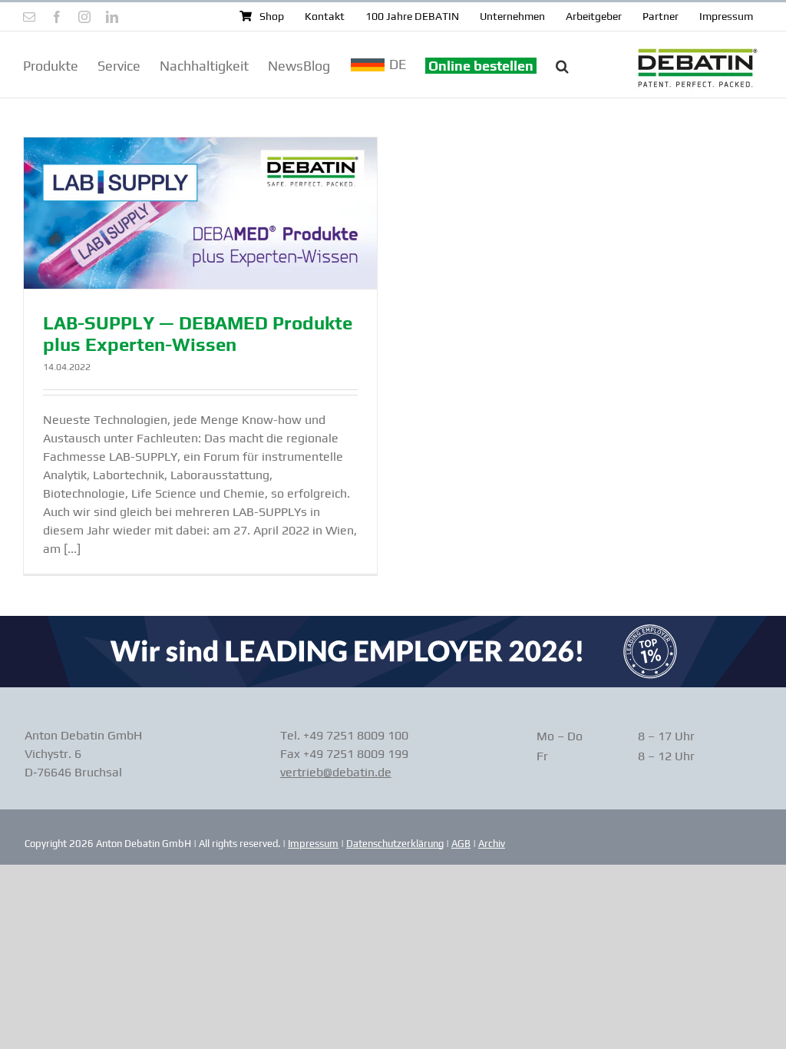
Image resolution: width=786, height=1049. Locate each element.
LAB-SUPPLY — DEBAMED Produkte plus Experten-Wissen (197, 334)
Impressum (313, 843)
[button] (562, 64)
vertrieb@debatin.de (335, 772)
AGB (461, 843)
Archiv (491, 843)
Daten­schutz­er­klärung (395, 843)
